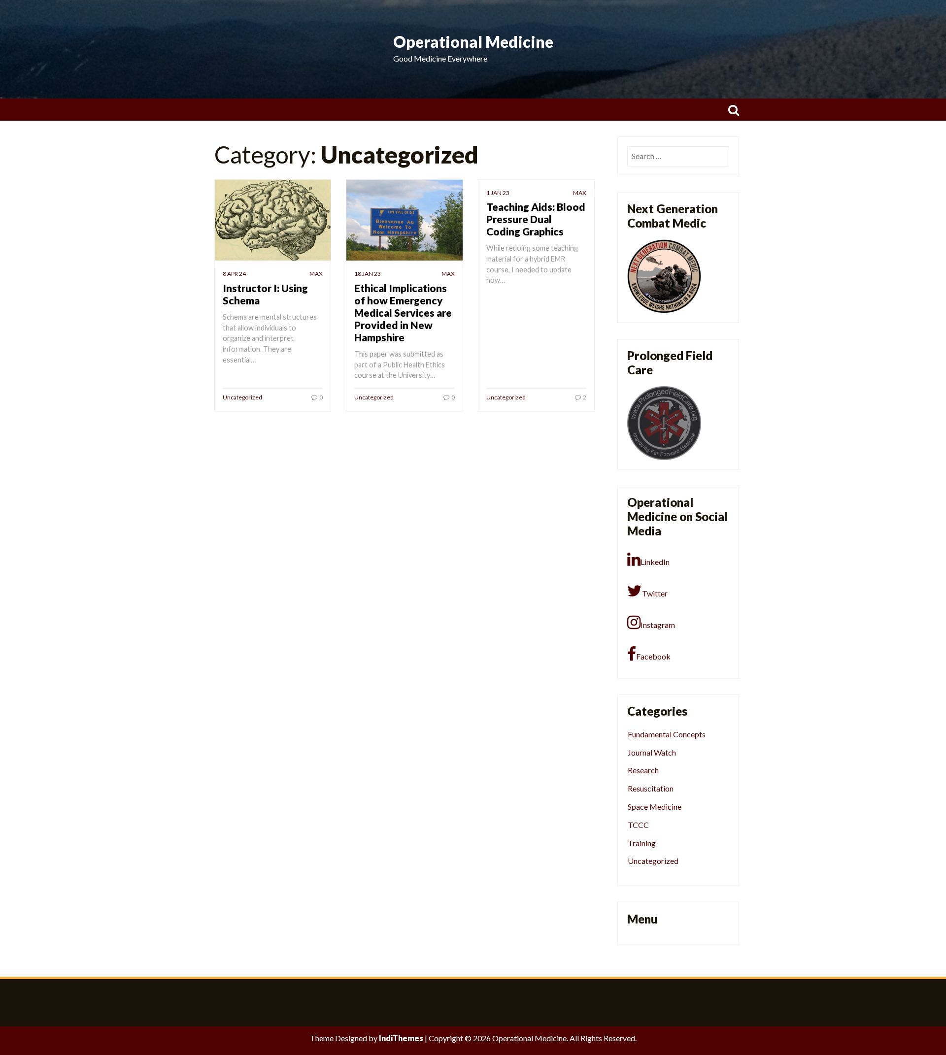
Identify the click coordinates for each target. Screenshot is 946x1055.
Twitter (655, 593)
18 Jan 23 (367, 273)
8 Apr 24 (234, 273)
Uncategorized (242, 397)
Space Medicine (654, 806)
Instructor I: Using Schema (265, 294)
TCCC (638, 824)
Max (316, 273)
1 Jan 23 (497, 193)
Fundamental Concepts (667, 734)
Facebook (653, 656)
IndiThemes (401, 1038)
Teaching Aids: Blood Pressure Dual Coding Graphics (535, 218)
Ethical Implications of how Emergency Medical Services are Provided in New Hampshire (403, 312)
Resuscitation (651, 788)
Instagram (658, 624)
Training (642, 843)
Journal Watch (652, 752)
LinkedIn (655, 561)
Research (643, 770)
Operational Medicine (473, 41)
